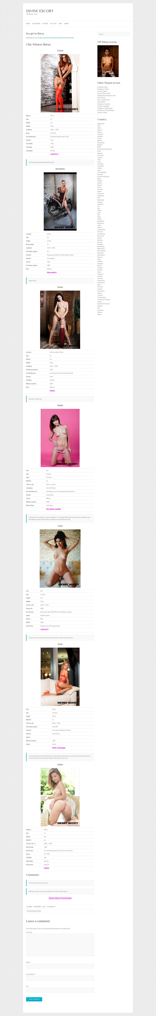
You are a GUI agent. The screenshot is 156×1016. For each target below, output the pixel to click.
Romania (100, 270)
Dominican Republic (103, 177)
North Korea (101, 255)
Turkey (99, 302)
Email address (30, 974)
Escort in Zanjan (102, 91)
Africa (99, 126)
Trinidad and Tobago (103, 299)
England (99, 181)
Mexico (99, 238)
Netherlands (101, 249)
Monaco (99, 242)
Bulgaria (99, 153)
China (99, 162)
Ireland (99, 210)
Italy (98, 215)
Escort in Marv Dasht (68, 38)
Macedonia (100, 236)
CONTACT (54, 154)
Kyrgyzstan (100, 223)
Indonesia (100, 204)
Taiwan (99, 293)
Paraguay (100, 263)
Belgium (99, 145)
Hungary (99, 202)
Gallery (45, 23)
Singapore (100, 274)
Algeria (99, 132)
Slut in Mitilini (101, 102)
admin (30, 907)
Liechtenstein (101, 229)
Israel (99, 213)
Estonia (99, 183)
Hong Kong (100, 200)
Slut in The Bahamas (103, 100)
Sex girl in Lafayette (103, 106)
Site (27, 986)
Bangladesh (101, 143)
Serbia (99, 272)
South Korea (101, 282)
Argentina (100, 134)
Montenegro (101, 246)
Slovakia (100, 276)
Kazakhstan (100, 221)
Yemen (99, 314)
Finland (99, 185)
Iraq (98, 208)
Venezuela (100, 310)
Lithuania (100, 232)
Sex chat (53, 23)
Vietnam (99, 312)
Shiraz (66, 23)
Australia (100, 136)
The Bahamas (101, 297)
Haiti (98, 198)
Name (28, 962)
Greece (99, 191)
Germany (100, 189)
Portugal (100, 268)
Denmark (100, 174)
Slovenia (100, 278)
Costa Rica (100, 166)
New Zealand (101, 251)
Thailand (100, 295)
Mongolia (100, 244)
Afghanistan (101, 124)
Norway (99, 257)
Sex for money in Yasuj (34, 911)
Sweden (99, 289)
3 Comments (51, 907)
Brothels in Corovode (103, 104)
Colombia (100, 164)
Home (28, 23)
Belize (99, 147)
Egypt (99, 179)
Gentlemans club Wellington (105, 110)
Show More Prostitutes (60, 897)
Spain (99, 285)
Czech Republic (101, 172)
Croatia (99, 168)
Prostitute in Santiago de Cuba (106, 95)
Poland (99, 266)
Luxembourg (101, 234)
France (99, 187)
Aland (99, 128)
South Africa (101, 280)
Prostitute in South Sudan (104, 108)
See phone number (53, 509)
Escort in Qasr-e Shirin (103, 93)
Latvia (99, 225)
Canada (99, 157)
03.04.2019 (37, 907)
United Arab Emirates (103, 304)
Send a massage (58, 748)
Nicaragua (100, 253)
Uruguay (99, 306)
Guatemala (100, 196)
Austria (99, 138)
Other (99, 259)
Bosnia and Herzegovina (104, 149)
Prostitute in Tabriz (103, 89)
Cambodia (100, 155)
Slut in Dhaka (101, 98)
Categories (36, 23)
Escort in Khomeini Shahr (53, 38)
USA (98, 308)
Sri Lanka (100, 287)
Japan (99, 217)
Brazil (99, 151)
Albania (99, 130)
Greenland (100, 193)
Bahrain (99, 140)
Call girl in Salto (102, 112)
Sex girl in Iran (41, 38)
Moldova (100, 240)
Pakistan (99, 261)
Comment (29, 932)
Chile (98, 160)
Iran (60, 23)
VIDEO (52, 390)
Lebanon (100, 227)
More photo (52, 272)
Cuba (98, 170)
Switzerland (100, 291)
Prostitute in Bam (102, 87)
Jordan (99, 219)
